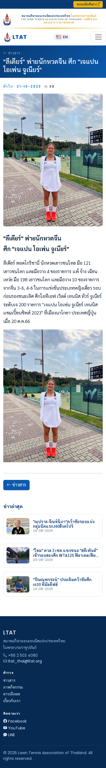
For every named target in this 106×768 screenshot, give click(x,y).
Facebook (17, 721)
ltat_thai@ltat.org (25, 661)
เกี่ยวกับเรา (11, 701)
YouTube (16, 728)
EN (65, 37)
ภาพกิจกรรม (13, 687)
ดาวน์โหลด (11, 694)
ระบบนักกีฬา (86, 4)
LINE (11, 735)
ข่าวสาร (14, 53)
